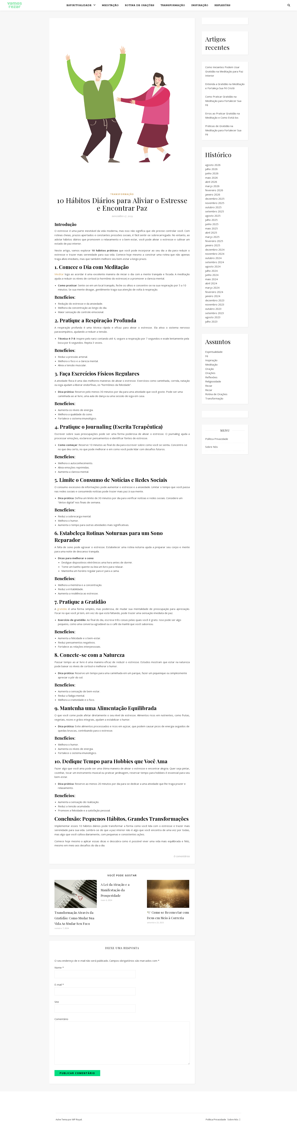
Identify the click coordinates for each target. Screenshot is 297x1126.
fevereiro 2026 (214, 190)
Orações (210, 373)
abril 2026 (211, 181)
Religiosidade (213, 381)
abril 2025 (211, 232)
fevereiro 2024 (214, 292)
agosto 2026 (213, 165)
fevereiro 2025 (214, 241)
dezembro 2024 (214, 249)
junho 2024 (211, 275)
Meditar (59, 274)
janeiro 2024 (212, 296)
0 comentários (182, 856)
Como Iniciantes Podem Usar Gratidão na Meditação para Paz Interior (224, 71)
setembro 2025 (214, 211)
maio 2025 (211, 228)
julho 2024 (211, 270)
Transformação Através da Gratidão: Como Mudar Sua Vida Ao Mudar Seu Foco (74, 918)
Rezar (208, 385)
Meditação (110, 5)
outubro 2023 (213, 308)
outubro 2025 (213, 207)
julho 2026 (211, 169)
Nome (59, 967)
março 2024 (212, 287)
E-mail (59, 984)
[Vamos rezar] (14, 5)
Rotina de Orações (139, 5)
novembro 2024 (214, 253)
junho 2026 (211, 173)
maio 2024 (211, 279)
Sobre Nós (211, 446)
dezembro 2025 (214, 198)
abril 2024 (211, 283)
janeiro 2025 (212, 245)
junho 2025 (211, 224)
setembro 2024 (214, 262)
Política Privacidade (216, 439)
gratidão (62, 609)
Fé (206, 356)
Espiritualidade (79, 5)
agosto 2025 (213, 215)
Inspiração (199, 5)
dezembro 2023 (214, 300)
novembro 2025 (214, 203)
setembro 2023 (214, 313)
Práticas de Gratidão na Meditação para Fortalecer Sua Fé (223, 130)
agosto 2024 (213, 266)
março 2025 (212, 237)
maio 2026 (211, 177)
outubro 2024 (213, 258)
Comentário (61, 1019)
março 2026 (212, 186)
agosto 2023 (213, 317)
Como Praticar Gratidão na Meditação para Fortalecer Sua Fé (223, 101)
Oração (209, 369)
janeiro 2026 (212, 194)
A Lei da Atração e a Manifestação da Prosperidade (115, 890)
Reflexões (222, 5)
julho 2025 (211, 219)
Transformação (173, 5)
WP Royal (77, 1119)
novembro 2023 (214, 304)
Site (56, 1001)
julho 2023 (211, 321)
